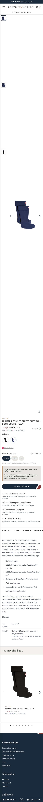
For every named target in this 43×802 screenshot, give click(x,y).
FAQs (4, 762)
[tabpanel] (21, 590)
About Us (5, 779)
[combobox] (37, 7)
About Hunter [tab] (22, 530)
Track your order (8, 755)
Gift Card (5, 786)
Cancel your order (8, 759)
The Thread (6, 783)
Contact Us (6, 766)
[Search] (37, 7)
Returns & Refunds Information (13, 752)
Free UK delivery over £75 (21, 2)
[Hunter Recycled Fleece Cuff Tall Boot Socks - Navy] (13, 440)
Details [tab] (6, 530)
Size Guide (34, 453)
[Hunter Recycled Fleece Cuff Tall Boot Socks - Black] (5, 440)
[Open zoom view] (39, 411)
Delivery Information (9, 748)
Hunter (5, 418)
